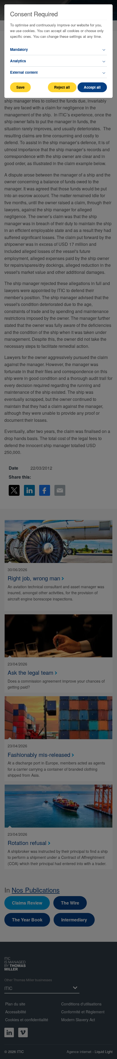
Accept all (92, 87)
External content (24, 72)
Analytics (18, 60)
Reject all (62, 87)
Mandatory (19, 49)
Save (20, 87)
